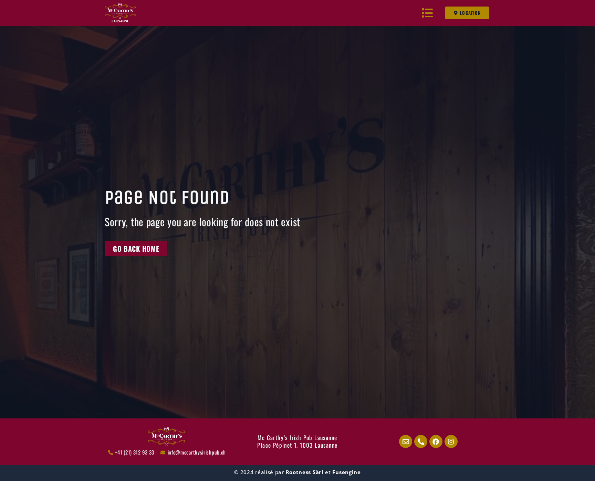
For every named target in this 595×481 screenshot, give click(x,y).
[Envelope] (405, 441)
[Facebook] (435, 441)
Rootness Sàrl (305, 472)
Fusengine (346, 472)
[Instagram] (451, 441)
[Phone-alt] (420, 441)
